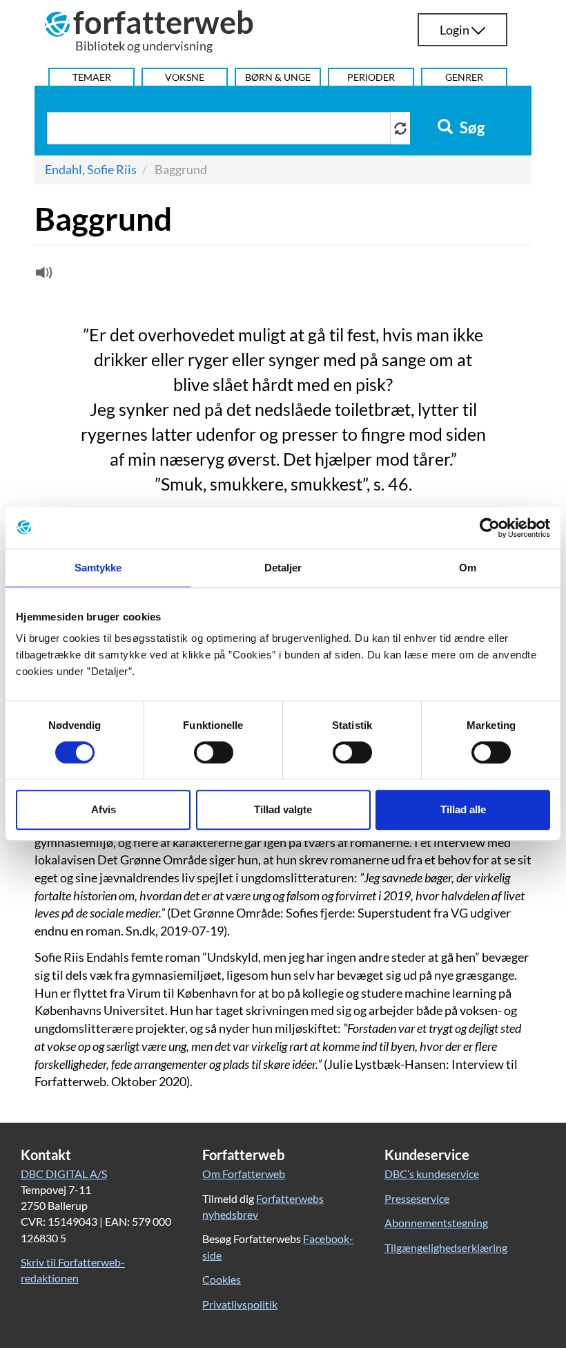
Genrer (464, 77)
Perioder (371, 77)
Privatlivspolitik (239, 1304)
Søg (471, 128)
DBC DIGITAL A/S (64, 1173)
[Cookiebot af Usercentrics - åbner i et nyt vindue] (489, 528)
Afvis (103, 809)
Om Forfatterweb (243, 1173)
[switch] (213, 752)
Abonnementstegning (436, 1222)
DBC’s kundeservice (431, 1173)
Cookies (221, 1279)
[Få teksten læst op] (42, 275)
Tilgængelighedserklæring (445, 1247)
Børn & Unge (278, 77)
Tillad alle (463, 809)
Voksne (184, 77)
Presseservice (416, 1198)
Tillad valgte (283, 809)
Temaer (91, 77)
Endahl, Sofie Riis (91, 169)
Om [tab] (467, 567)
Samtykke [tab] (98, 567)
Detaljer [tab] (283, 567)
